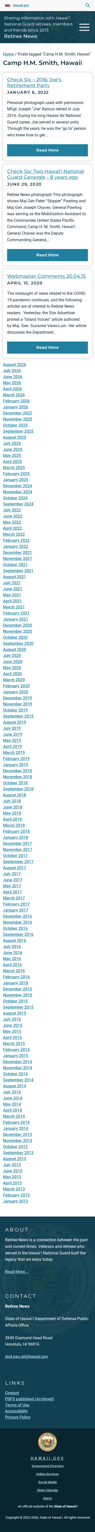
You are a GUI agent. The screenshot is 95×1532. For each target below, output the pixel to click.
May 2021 (12, 595)
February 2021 (16, 613)
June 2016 (12, 952)
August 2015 (14, 1013)
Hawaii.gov (21, 5)
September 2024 (18, 504)
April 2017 (12, 892)
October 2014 (15, 1074)
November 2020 (17, 631)
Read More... (16, 1271)
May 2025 (12, 455)
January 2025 (15, 479)
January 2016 (15, 983)
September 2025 (18, 431)
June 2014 (12, 1098)
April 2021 (12, 601)
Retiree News (20, 36)
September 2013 (18, 1152)
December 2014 (17, 1061)
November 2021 (17, 558)
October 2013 (15, 1146)
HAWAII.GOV (47, 1458)
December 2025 (17, 413)
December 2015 (17, 989)
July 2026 (12, 370)
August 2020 (14, 649)
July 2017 (12, 873)
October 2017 (15, 855)
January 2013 (15, 1201)
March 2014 (14, 1116)
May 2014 (12, 1104)
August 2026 (14, 364)
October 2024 (15, 498)
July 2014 (12, 1092)
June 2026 (12, 376)
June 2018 (12, 807)
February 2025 (16, 473)
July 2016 (12, 946)
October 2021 (15, 564)
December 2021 (17, 552)
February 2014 (16, 1122)
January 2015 (15, 1055)
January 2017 (15, 910)
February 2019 (16, 758)
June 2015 (12, 1025)
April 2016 (12, 964)
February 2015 (16, 1049)
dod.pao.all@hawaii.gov (26, 1356)
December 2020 (17, 625)
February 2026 (16, 401)
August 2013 (14, 1158)
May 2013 (12, 1177)
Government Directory (48, 1466)
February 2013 (16, 1195)
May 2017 (12, 886)
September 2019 (18, 716)
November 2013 (17, 1140)
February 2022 (16, 540)
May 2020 (12, 667)
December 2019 (17, 698)
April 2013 (12, 1183)
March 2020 (14, 679)
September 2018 (18, 789)
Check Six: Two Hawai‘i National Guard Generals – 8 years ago (45, 174)
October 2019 (15, 710)
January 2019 (15, 764)
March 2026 (14, 395)
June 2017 (12, 880)
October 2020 (15, 637)
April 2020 (12, 673)
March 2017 (14, 898)
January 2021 (15, 619)
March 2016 (14, 970)
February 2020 (16, 686)
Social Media (47, 1482)
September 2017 (18, 861)
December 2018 (17, 770)
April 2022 (12, 528)
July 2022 (12, 510)
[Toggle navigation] (84, 27)
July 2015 (12, 1019)
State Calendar (47, 1490)
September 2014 (18, 1080)
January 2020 (15, 692)
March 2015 (14, 1043)
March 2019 (14, 752)
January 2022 (15, 546)
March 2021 (14, 607)
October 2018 (15, 783)
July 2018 (12, 801)
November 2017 (17, 849)
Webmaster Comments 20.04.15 (46, 276)
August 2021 (14, 576)
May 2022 (12, 522)
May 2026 (12, 382)
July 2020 (12, 655)
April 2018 (12, 819)
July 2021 (12, 582)
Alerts (47, 1498)
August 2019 (14, 722)
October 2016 (15, 928)
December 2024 (17, 485)
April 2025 (12, 461)
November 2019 (17, 704)
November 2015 (17, 995)
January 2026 (15, 407)
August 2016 (14, 940)
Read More (47, 150)
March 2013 (14, 1189)
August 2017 (14, 867)
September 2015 (18, 1007)
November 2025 (17, 419)
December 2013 (17, 1134)
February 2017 (16, 904)
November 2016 (17, 922)
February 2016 (16, 977)
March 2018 (14, 825)
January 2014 (15, 1128)
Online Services (47, 1474)
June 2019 (12, 734)
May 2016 (12, 958)
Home (8, 54)
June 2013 (12, 1171)
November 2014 (17, 1067)
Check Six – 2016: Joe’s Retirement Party (34, 82)
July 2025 (12, 443)
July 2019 (12, 728)
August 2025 (14, 437)
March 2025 (14, 467)
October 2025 (15, 425)
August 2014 (14, 1086)
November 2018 (17, 776)
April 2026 (12, 388)
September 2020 (18, 643)
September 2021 (18, 570)
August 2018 (14, 795)
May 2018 (12, 813)
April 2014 (12, 1110)
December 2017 (17, 843)
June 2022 (12, 516)
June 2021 (12, 589)
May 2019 (12, 740)
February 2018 (16, 831)
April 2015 (12, 1037)
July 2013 (12, 1164)
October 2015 (15, 1001)
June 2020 (12, 661)
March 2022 (14, 534)
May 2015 (12, 1031)
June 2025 (12, 449)
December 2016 (17, 916)
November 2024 (17, 492)
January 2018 (15, 837)
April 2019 (12, 746)
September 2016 (18, 934)
